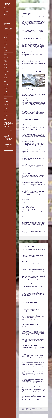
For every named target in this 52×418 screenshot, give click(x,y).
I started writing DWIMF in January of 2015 (33, 28)
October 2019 (6, 50)
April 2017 (5, 77)
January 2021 (6, 41)
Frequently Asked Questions (8, 13)
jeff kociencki (40, 408)
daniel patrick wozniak (7, 125)
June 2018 (5, 63)
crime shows (10, 124)
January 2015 (6, 115)
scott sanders (6, 144)
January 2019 (6, 54)
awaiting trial (6, 123)
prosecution (23, 409)
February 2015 (6, 114)
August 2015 (5, 105)
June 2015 (5, 108)
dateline (5, 127)
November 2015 (6, 101)
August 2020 (5, 43)
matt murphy (6, 133)
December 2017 (6, 68)
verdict (7, 146)
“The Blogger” (26, 14)
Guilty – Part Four (28, 246)
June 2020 (5, 44)
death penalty (9, 127)
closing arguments (11, 123)
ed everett (37, 408)
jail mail (8, 130)
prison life (5, 138)
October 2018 (6, 57)
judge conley (9, 131)
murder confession (6, 134)
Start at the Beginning (7, 11)
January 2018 (6, 67)
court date (5, 124)
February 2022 (6, 37)
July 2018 (5, 61)
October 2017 (6, 70)
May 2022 (5, 36)
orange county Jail (6, 135)
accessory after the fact (8, 122)
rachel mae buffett (7, 140)
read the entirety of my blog (36, 223)
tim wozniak (26, 409)
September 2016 (6, 87)
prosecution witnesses (9, 138)
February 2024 (6, 34)
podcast (9, 137)
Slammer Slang (6, 14)
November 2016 (6, 84)
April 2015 (5, 111)
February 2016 (6, 97)
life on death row (9, 132)
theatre (4, 145)
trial (10, 145)
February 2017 (6, 80)
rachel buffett (9, 139)
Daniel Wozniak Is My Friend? (8, 4)
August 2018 (5, 60)
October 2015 (6, 102)
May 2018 (5, 64)
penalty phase (6, 137)
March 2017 (5, 78)
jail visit (11, 130)
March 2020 (5, 47)
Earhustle (30, 144)
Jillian (5, 23)
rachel (5, 139)
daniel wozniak (8, 126)
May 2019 (5, 51)
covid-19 (8, 124)
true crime (5, 146)
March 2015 (5, 112)
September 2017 (6, 71)
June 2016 (5, 91)
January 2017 (6, 81)
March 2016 (5, 95)
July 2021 (5, 40)
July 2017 (5, 74)
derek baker (33, 408)
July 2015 (5, 107)
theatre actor (7, 145)
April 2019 (5, 53)
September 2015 (6, 104)
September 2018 (6, 58)
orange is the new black (6, 136)
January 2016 (6, 98)
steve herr (11, 144)
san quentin (6, 143)
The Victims (8, 23)
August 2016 (5, 88)
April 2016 (5, 94)
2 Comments (31, 409)
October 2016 (6, 85)
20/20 (5, 121)
